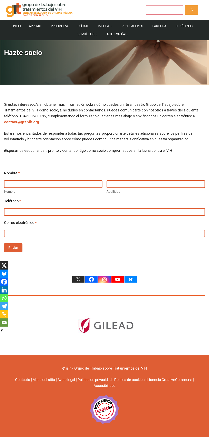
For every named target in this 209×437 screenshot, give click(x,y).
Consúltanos (87, 34)
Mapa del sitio (44, 380)
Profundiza (59, 26)
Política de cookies (129, 380)
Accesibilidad (104, 385)
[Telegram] (4, 306)
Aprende (35, 26)
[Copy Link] (4, 314)
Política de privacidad (95, 380)
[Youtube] (117, 279)
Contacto (22, 380)
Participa (159, 26)
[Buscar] (191, 9)
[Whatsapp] (4, 298)
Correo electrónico (20, 222)
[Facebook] (4, 282)
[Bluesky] (4, 274)
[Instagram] (104, 279)
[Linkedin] (4, 290)
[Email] (4, 322)
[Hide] (1, 330)
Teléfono (12, 201)
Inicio (17, 26)
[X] (4, 265)
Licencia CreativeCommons (169, 380)
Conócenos (184, 26)
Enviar (13, 247)
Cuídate (83, 26)
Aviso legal (66, 380)
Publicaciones (132, 26)
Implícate (105, 26)
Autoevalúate (117, 34)
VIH (35, 110)
